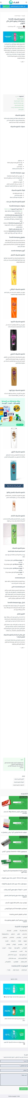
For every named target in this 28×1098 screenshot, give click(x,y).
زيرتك (26, 951)
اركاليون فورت (17, 948)
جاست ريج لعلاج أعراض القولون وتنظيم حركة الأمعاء (16, 921)
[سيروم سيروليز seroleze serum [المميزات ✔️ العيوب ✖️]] (14, 1034)
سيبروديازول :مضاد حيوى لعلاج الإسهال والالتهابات (14, 884)
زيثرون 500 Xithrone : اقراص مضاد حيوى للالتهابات (14, 878)
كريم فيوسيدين (13, 951)
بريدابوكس (5, 937)
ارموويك (25, 941)
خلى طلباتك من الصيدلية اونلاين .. (14, 6)
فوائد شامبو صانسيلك (19, 782)
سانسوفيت (13, 941)
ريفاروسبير (20, 944)
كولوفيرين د (15, 962)
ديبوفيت (10, 948)
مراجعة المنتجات (11, 26)
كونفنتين (8, 944)
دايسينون (13, 934)
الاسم (25, 1061)
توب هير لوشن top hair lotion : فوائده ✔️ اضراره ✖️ (14, 997)
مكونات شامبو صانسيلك (18, 785)
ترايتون (18, 934)
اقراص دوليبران (24, 962)
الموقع (25, 1070)
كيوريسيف (9, 930)
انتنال (26, 944)
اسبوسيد (4, 948)
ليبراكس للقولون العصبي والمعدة (18, 914)
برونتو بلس (18, 937)
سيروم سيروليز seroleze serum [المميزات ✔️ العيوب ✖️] (14, 1043)
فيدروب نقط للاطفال (12, 955)
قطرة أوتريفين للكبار (22, 958)
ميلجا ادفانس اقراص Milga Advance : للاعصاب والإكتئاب (15, 812)
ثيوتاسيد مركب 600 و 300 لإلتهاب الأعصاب (16, 903)
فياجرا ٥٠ (8, 970)
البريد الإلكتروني (23, 1066)
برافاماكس (11, 937)
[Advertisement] (14, 78)
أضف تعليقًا (24, 1075)
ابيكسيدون (24, 934)
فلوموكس (24, 948)
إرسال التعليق (23, 1089)
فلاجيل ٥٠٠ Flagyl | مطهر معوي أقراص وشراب (15, 889)
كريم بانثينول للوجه (23, 955)
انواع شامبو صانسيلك (19, 779)
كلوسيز (7, 941)
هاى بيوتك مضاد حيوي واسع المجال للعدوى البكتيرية (15, 896)
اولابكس (25, 937)
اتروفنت (19, 941)
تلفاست (21, 951)
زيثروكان (14, 944)
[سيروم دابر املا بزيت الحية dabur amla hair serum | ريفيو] (14, 1011)
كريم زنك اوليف (16, 970)
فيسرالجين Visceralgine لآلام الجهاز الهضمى (16, 908)
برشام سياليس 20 (23, 930)
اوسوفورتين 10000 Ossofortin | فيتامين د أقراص (14, 851)
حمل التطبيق (6, 6)
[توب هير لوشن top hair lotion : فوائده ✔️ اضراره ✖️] (14, 989)
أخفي (17, 96)
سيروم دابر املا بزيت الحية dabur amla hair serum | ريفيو (15, 1019)
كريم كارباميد (24, 970)
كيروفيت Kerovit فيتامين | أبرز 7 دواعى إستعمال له (14, 832)
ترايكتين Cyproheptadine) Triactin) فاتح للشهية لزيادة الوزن (15, 871)
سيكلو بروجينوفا (5, 934)
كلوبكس (15, 930)
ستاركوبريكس (8, 962)
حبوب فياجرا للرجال (12, 958)
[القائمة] (26, 2)
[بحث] (0, 2)
